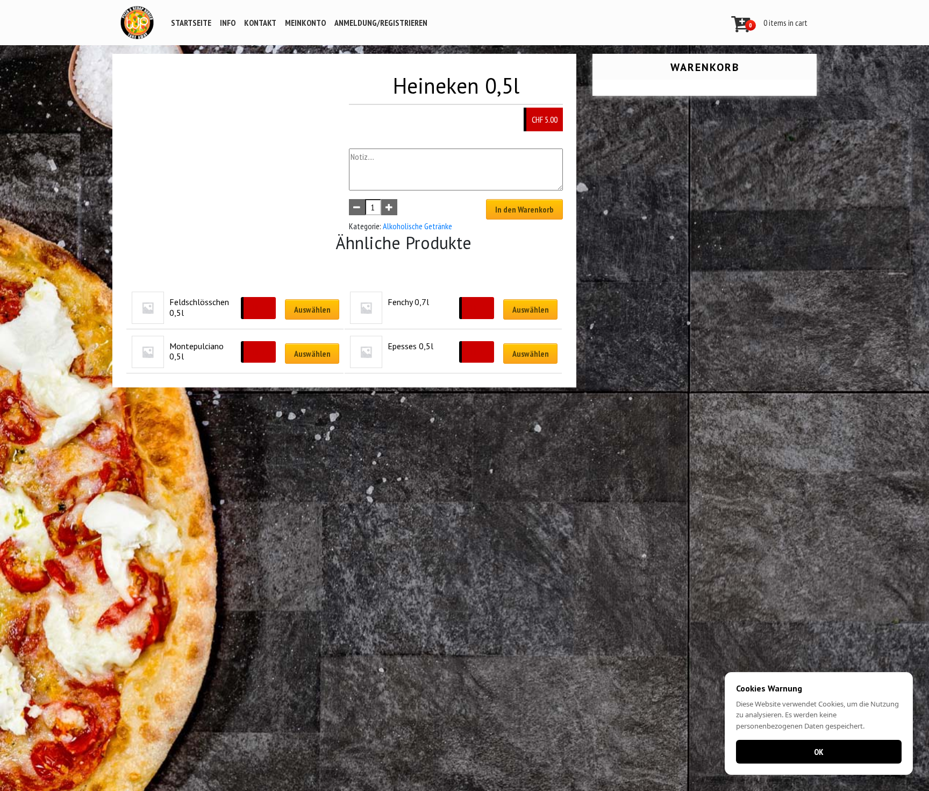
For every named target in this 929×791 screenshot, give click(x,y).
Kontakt (260, 22)
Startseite (191, 22)
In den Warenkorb (524, 209)
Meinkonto (305, 22)
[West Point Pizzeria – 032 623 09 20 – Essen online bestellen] (137, 22)
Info (227, 22)
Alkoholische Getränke (417, 226)
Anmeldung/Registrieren (380, 22)
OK (819, 751)
